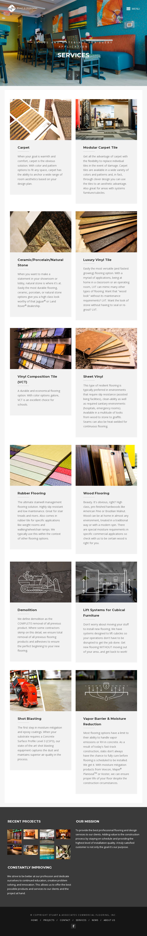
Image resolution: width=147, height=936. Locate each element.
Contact (65, 920)
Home (34, 920)
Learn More (73, 51)
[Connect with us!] (73, 926)
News (95, 920)
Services (81, 920)
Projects (48, 920)
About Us (109, 920)
